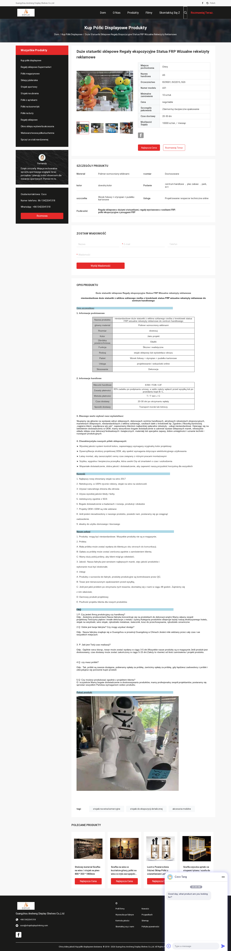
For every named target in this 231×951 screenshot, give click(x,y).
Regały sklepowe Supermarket (36, 67)
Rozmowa (42, 215)
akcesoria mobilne (182, 809)
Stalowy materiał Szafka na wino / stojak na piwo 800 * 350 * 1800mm (87, 870)
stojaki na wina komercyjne (106, 809)
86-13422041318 (46, 200)
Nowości (145, 909)
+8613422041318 (41, 207)
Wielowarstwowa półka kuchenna (37, 133)
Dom (56, 34)
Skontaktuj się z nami (125, 927)
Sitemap (145, 921)
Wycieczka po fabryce (125, 915)
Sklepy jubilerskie (29, 80)
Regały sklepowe (29, 120)
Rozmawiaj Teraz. (174, 148)
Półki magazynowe (30, 73)
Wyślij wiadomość (100, 265)
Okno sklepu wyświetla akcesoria (37, 126)
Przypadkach (147, 915)
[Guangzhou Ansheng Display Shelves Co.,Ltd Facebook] (203, 3)
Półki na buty (27, 113)
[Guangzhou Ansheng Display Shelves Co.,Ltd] (26, 12)
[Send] (223, 946)
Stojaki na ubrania (30, 93)
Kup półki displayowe (72, 34)
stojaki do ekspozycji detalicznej (146, 809)
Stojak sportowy (29, 87)
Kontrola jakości (122, 921)
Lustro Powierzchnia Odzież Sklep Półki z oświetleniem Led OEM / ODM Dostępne (159, 871)
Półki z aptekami (29, 100)
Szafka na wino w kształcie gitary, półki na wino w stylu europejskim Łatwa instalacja (124, 871)
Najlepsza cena (149, 148)
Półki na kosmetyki (30, 106)
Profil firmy (120, 909)
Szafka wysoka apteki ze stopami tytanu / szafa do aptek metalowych (196, 870)
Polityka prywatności (150, 927)
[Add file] (169, 946)
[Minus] (223, 877)
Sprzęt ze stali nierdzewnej (34, 139)
